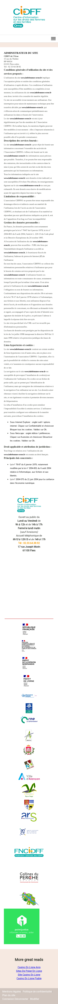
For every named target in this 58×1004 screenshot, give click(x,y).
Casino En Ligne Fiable (29, 978)
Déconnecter (22, 999)
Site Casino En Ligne (29, 974)
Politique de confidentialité (37, 991)
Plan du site (8, 995)
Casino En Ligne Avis (29, 967)
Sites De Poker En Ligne (29, 971)
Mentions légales (11, 991)
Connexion (8, 999)
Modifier (34, 999)
